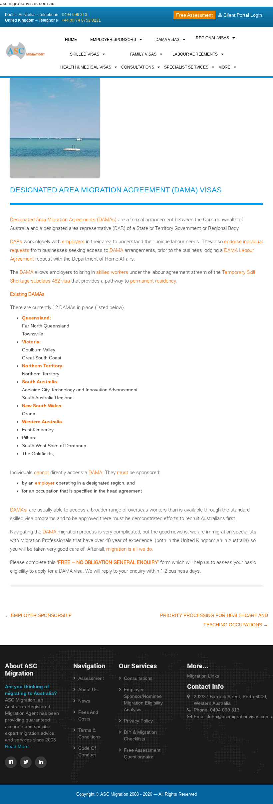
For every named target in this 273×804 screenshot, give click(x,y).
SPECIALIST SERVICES (186, 67)
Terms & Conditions (89, 733)
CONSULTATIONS (137, 67)
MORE (224, 67)
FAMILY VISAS (143, 54)
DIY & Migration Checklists (140, 735)
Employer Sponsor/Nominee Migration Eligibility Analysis (143, 699)
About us (88, 689)
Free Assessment (194, 15)
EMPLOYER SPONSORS (113, 39)
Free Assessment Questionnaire (142, 753)
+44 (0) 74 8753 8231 (81, 20)
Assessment (91, 678)
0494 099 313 (74, 14)
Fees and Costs (88, 715)
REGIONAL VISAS (212, 38)
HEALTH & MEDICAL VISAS (85, 67)
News (84, 701)
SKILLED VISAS (84, 54)
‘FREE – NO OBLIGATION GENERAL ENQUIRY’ (108, 562)
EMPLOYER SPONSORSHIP (38, 615)
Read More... (19, 746)
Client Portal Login (242, 15)
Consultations (138, 678)
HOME (71, 39)
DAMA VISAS (167, 39)
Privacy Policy (138, 720)
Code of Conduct (87, 751)
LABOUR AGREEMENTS (195, 54)
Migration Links (203, 676)
